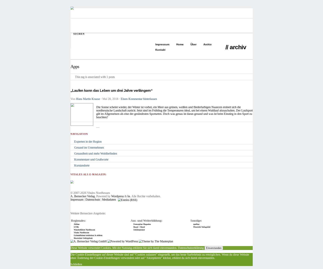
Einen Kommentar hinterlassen (139, 98)
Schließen (76, 264)
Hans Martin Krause (88, 98)
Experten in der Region (88, 141)
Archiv (207, 44)
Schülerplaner (139, 230)
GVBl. (76, 227)
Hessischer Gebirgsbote (83, 238)
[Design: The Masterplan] (156, 241)
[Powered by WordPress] (122, 241)
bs (128, 196)
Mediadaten (109, 199)
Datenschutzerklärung (191, 247)
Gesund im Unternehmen (89, 147)
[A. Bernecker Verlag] (88, 241)
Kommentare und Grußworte (91, 159)
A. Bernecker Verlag (82, 196)
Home (180, 44)
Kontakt (160, 49)
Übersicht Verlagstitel (201, 227)
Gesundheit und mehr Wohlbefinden (95, 153)
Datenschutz (92, 199)
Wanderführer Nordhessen (84, 230)
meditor (196, 224)
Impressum (162, 44)
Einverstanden (214, 248)
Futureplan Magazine (142, 224)
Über (193, 44)
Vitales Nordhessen (81, 233)
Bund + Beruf (139, 227)
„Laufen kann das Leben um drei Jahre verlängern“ (111, 90)
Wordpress (117, 196)
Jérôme (76, 224)
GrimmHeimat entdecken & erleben (88, 235)
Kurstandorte (82, 165)
